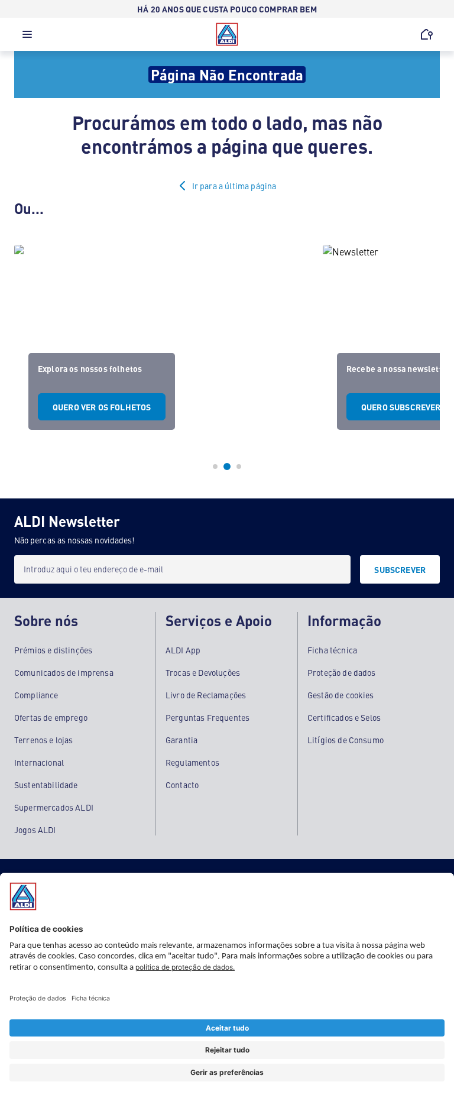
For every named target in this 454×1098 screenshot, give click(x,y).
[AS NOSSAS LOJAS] (427, 34)
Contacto (182, 785)
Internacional (39, 762)
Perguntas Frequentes (207, 717)
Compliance (36, 695)
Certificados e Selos (344, 717)
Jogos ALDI (35, 829)
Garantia (181, 740)
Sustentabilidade (46, 785)
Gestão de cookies (340, 695)
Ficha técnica (332, 650)
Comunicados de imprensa (64, 672)
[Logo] (227, 34)
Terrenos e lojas (43, 740)
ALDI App (183, 650)
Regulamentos (192, 762)
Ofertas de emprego (50, 717)
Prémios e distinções (53, 650)
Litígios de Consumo (345, 740)
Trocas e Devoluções (203, 672)
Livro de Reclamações (206, 695)
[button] (27, 37)
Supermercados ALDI (53, 807)
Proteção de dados (341, 672)
